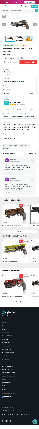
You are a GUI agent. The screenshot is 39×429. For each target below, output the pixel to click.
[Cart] (21, 6)
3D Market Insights (7, 366)
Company (4, 322)
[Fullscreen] (4, 16)
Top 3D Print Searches (8, 376)
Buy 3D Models (6, 336)
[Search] (36, 10)
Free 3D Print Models (8, 352)
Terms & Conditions (7, 414)
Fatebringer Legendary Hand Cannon (11, 225)
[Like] (8, 66)
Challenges (5, 386)
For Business (5, 339)
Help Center (5, 332)
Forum (4, 389)
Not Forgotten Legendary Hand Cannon (12, 296)
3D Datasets (5, 343)
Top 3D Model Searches (8, 373)
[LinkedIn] (2, 421)
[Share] (31, 66)
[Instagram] (10, 421)
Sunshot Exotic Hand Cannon (9, 261)
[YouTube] (6, 421)
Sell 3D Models (6, 359)
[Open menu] (2, 6)
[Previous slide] (4, 24)
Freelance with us (7, 369)
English (24, 414)
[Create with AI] (17, 6)
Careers (4, 329)
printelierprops (15, 102)
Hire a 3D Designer (7, 346)
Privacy (17, 414)
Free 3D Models (6, 349)
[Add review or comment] (35, 153)
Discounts (5, 356)
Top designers (6, 382)
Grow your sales (6, 363)
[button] (32, 10)
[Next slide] (35, 24)
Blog (3, 326)
